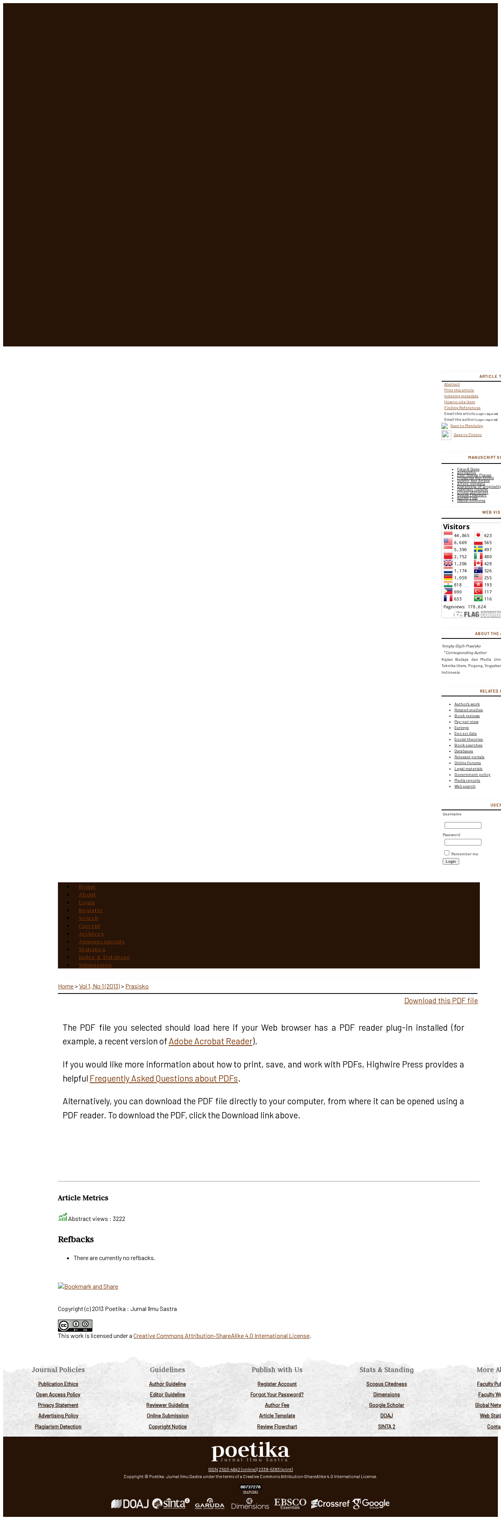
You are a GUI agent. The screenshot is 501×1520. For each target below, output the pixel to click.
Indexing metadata (461, 395)
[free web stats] (250, 1487)
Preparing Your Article (475, 478)
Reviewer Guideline (167, 1404)
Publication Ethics (58, 1383)
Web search (465, 786)
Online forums (467, 762)
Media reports (467, 780)
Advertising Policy (58, 1415)
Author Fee (277, 1404)
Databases (463, 750)
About (87, 894)
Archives (91, 933)
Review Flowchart (277, 1426)
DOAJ (386, 1415)
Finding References (462, 407)
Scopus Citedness (386, 1383)
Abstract (452, 384)
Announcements (101, 941)
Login (87, 902)
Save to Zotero (467, 434)
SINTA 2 (386, 1426)
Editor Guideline (167, 1394)
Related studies (468, 709)
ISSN (213, 1469)
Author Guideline (167, 1383)
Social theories (468, 739)
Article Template (277, 1415)
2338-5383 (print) (275, 1469)
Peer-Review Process (474, 475)
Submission (95, 964)
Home (87, 886)
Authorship (466, 472)
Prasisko (137, 986)
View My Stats (250, 1491)
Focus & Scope (468, 469)
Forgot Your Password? (277, 1394)
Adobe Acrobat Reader (210, 1041)
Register (91, 910)
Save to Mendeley (467, 425)
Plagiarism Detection (58, 1426)
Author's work (467, 703)
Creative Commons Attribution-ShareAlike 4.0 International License (221, 1335)
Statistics (92, 949)
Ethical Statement (472, 492)
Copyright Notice (168, 1426)
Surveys (461, 727)
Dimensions (386, 1394)
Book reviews (467, 715)
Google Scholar (386, 1404)
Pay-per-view (466, 721)
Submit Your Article (473, 480)
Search (89, 917)
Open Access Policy (58, 1394)
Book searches (468, 745)
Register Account (277, 1383)
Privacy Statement (58, 1404)
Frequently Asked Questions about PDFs (164, 1078)
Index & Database (104, 957)
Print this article (459, 390)
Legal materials (468, 768)
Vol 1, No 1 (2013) (99, 986)
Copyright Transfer (472, 489)
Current (90, 925)
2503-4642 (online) (237, 1469)
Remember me (464, 853)
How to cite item (459, 401)
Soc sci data (465, 733)
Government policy (472, 774)
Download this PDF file (441, 1000)
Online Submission (168, 1415)
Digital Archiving (471, 500)
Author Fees (467, 498)
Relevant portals (469, 756)
